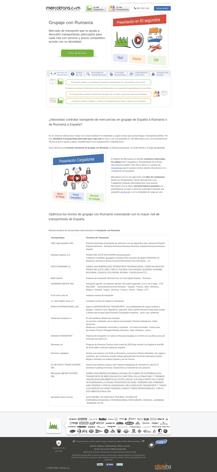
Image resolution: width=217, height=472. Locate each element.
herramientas (117, 168)
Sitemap (133, 452)
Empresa (101, 446)
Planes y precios (139, 3)
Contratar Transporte (117, 452)
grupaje (93, 457)
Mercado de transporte (80, 455)
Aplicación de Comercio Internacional (96, 452)
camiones (110, 455)
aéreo (127, 457)
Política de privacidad (118, 449)
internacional (83, 457)
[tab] (59, 74)
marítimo (121, 457)
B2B (89, 455)
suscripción (125, 192)
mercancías (137, 455)
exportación (138, 457)
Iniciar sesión (162, 8)
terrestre (114, 457)
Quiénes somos (154, 3)
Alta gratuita (77, 53)
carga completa (102, 457)
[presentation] (59, 74)
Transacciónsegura (58, 449)
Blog (127, 452)
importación (108, 460)
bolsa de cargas (99, 455)
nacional (74, 457)
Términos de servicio (101, 449)
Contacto (166, 3)
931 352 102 (143, 8)
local (143, 455)
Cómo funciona (126, 3)
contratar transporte (123, 455)
